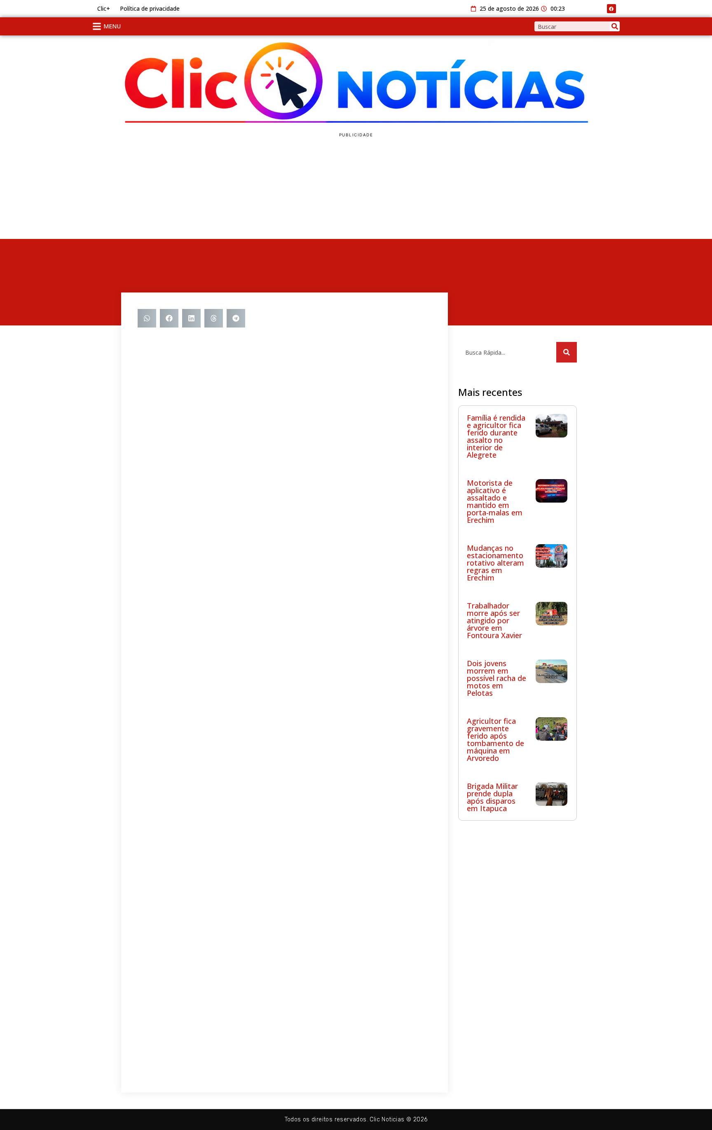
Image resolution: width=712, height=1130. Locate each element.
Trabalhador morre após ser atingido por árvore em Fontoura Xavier (494, 620)
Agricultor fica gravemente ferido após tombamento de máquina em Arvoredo (495, 739)
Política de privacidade (150, 8)
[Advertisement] (517, 952)
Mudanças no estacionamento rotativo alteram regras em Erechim (495, 563)
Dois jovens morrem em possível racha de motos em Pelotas (496, 678)
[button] (147, 318)
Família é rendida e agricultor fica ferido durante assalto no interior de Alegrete (496, 436)
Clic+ (103, 8)
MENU (112, 26)
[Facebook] (611, 8)
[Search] (615, 26)
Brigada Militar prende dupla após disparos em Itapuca (492, 797)
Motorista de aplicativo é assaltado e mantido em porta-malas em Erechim (494, 501)
